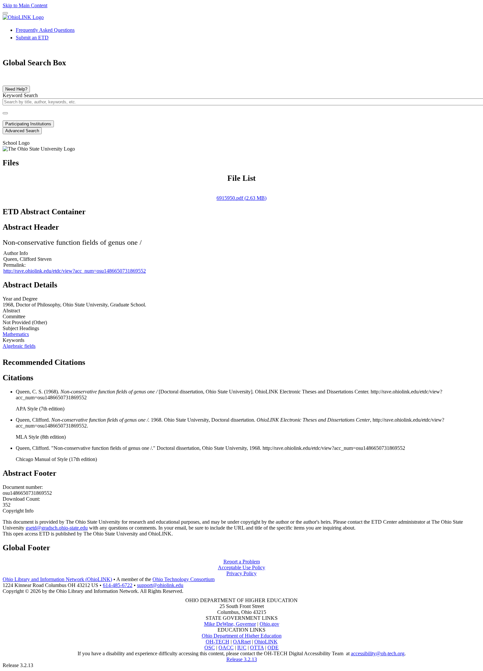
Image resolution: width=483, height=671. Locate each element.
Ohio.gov (269, 624)
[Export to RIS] (111, 360)
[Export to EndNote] (101, 360)
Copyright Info (18, 511)
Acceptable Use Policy (241, 567)
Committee (14, 316)
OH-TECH (217, 641)
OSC (209, 647)
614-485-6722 (117, 585)
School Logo (16, 143)
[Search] (5, 113)
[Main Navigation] (5, 13)
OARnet (242, 641)
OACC (226, 647)
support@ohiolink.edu (160, 585)
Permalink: (14, 265)
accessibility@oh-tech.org (377, 653)
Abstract (11, 310)
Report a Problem (241, 561)
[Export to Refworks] (90, 360)
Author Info (15, 253)
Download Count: (21, 499)
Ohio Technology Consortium (183, 579)
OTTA (257, 647)
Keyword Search (20, 95)
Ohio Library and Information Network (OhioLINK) (57, 579)
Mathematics (16, 334)
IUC (241, 647)
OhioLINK (266, 641)
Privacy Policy (241, 573)
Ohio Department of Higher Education (242, 636)
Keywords (13, 340)
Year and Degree (20, 299)
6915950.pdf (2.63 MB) (241, 198)
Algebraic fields (19, 346)
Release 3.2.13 (241, 659)
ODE (273, 647)
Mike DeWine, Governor (230, 624)
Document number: (23, 487)
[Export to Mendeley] (122, 360)
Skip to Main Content (25, 5)
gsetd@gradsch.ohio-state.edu (57, 528)
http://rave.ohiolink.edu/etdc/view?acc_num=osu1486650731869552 (74, 271)
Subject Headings (21, 328)
